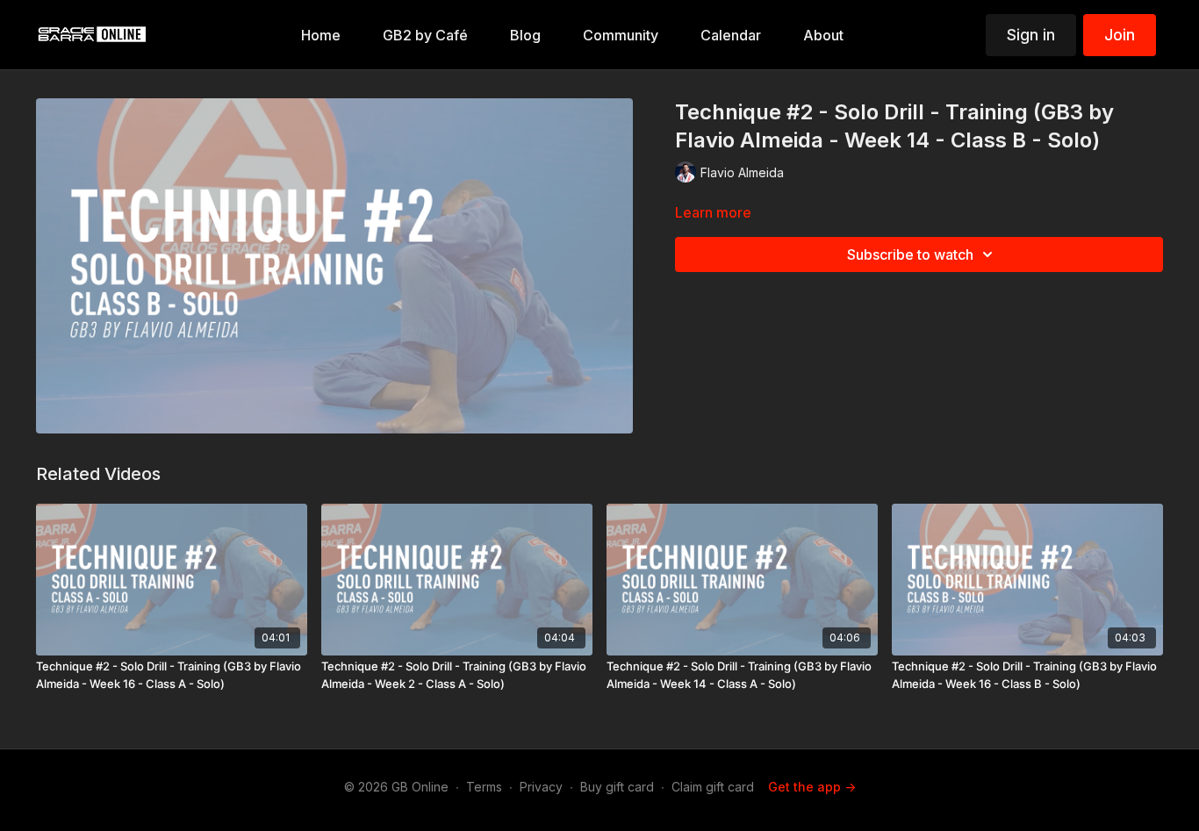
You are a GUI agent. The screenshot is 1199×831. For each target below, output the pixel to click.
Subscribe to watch (910, 254)
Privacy (541, 786)
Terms (484, 786)
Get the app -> (812, 786)
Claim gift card (712, 786)
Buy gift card (617, 786)
